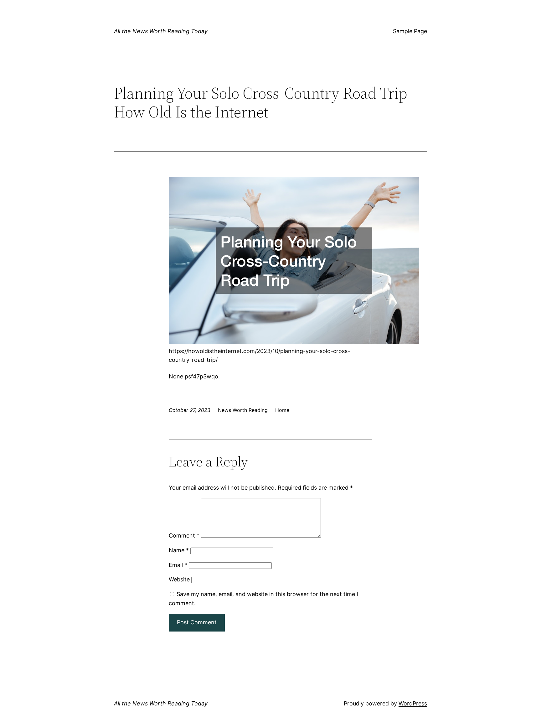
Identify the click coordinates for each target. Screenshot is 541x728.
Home (282, 410)
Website (179, 579)
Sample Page (410, 31)
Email (178, 565)
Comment (184, 535)
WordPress (413, 703)
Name (179, 550)
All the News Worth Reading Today (161, 31)
